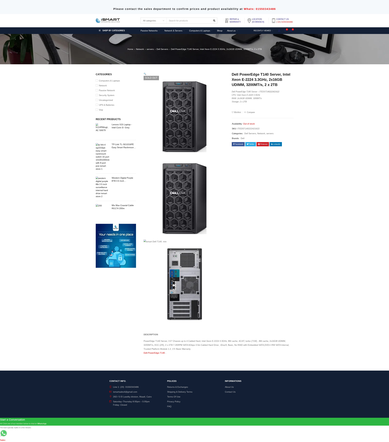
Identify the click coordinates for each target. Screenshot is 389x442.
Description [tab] (151, 334)
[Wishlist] (285, 31)
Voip (101, 110)
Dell (242, 138)
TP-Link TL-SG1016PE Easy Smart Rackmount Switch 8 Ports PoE (123, 146)
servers (150, 49)
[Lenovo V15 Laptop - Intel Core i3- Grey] (102, 130)
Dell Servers (162, 49)
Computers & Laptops (109, 80)
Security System (106, 95)
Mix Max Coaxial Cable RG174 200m (123, 207)
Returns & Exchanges (177, 387)
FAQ (169, 406)
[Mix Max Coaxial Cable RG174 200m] (102, 211)
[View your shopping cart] (291, 30)
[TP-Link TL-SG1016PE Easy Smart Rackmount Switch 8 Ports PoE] (102, 156)
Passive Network (107, 90)
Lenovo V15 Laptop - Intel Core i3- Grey (122, 126)
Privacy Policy (173, 401)
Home (130, 49)
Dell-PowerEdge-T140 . (155, 353)
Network (140, 49)
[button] (145, 74)
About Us (229, 387)
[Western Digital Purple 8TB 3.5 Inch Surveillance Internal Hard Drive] (102, 187)
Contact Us (230, 392)
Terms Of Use (173, 396)
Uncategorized (106, 100)
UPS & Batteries (106, 105)
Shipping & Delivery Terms (179, 392)
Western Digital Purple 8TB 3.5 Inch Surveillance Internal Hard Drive (122, 179)
